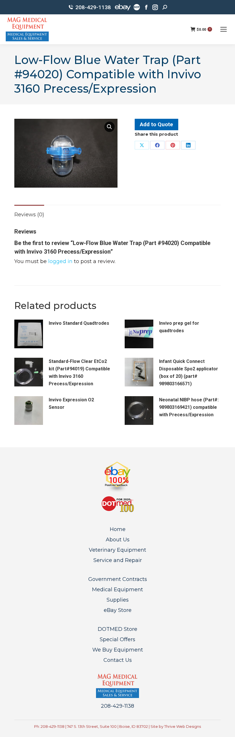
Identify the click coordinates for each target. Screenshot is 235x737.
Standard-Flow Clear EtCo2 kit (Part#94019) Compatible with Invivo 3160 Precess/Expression (79, 372)
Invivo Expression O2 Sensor (71, 403)
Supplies (118, 600)
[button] (109, 127)
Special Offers (117, 639)
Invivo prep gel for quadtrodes (179, 326)
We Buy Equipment (117, 650)
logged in (60, 261)
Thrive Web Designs (182, 726)
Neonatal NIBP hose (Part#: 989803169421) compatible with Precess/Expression (189, 407)
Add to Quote (156, 124)
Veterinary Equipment (117, 550)
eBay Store (118, 610)
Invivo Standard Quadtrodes (79, 323)
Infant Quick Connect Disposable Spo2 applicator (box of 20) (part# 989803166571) (188, 372)
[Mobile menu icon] (223, 29)
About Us (118, 539)
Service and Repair (117, 560)
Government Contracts (117, 579)
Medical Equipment (117, 589)
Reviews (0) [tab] (29, 214)
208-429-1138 (93, 7)
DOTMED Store (117, 629)
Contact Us (117, 660)
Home (118, 529)
